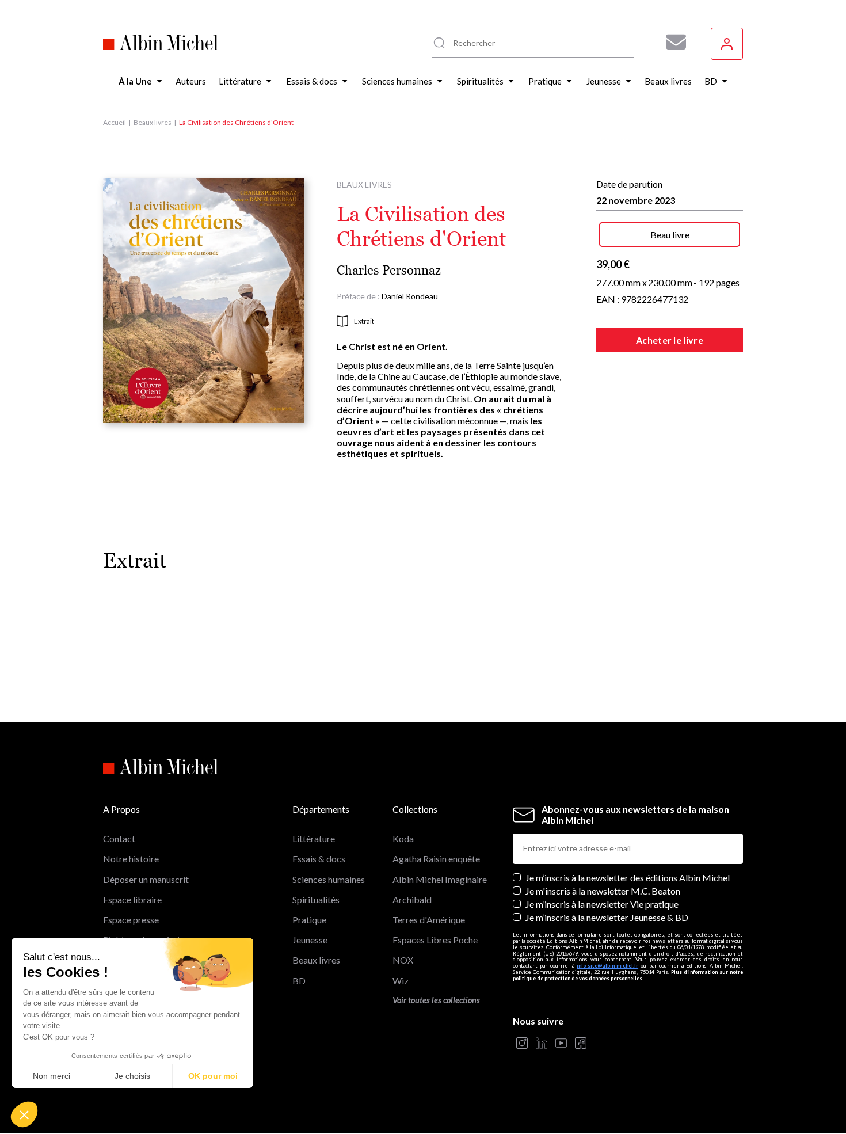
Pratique (309, 919)
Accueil (114, 122)
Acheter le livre (669, 339)
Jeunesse (309, 939)
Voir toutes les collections (436, 1000)
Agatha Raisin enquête (436, 858)
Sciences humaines (328, 879)
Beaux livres (153, 122)
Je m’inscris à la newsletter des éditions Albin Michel (627, 877)
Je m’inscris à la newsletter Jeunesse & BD (606, 917)
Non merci (51, 1075)
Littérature (313, 838)
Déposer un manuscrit (146, 879)
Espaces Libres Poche (435, 939)
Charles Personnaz (389, 270)
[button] (24, 1114)
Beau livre (669, 234)
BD (299, 980)
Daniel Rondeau (410, 296)
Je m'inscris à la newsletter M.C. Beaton (602, 890)
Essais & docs (318, 858)
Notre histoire (131, 858)
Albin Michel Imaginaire (439, 879)
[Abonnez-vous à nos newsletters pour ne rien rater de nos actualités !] (671, 42)
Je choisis (132, 1075)
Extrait (364, 321)
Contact (119, 838)
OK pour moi (213, 1075)
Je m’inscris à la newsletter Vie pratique (602, 904)
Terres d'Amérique (428, 919)
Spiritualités (316, 899)
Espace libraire (132, 899)
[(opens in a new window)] (522, 1044)
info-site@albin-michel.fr (607, 965)
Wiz (400, 980)
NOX (402, 959)
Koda (403, 838)
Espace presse (131, 919)
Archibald (412, 899)
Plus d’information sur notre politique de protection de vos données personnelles (628, 975)
